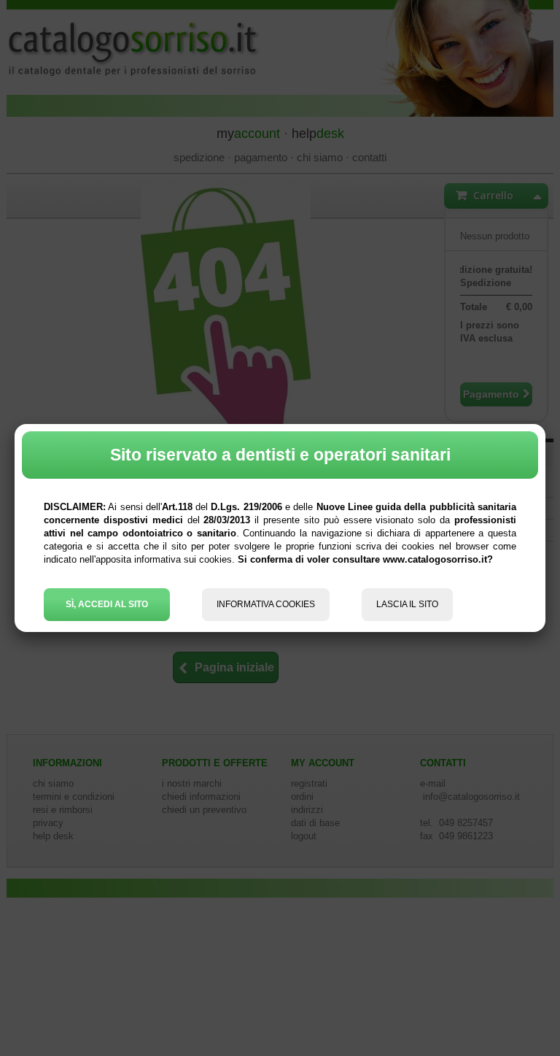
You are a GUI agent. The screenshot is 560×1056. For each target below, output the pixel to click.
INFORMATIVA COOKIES (266, 604)
